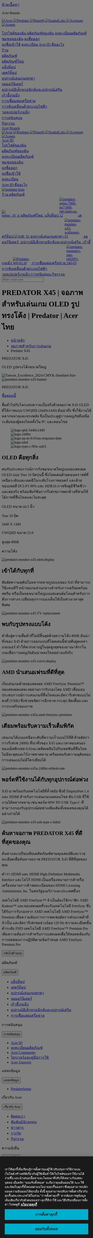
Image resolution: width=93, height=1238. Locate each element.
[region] (46, 1197)
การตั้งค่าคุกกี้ (46, 1214)
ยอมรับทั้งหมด (46, 1229)
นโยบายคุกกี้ (29, 1204)
